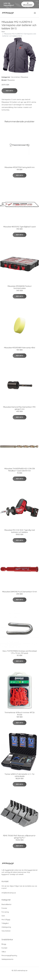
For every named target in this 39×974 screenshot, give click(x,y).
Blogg (4, 944)
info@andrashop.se (9, 893)
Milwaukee (24, 77)
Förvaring (5, 912)
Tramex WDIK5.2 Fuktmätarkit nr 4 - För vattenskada (20, 775)
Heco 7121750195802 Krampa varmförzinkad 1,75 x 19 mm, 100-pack (19, 652)
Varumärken (15, 77)
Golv (3, 916)
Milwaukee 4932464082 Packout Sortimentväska (20, 287)
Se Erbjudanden (27, 4)
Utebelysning (6, 927)
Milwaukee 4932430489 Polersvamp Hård (19, 348)
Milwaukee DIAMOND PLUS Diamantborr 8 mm (19, 592)
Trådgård (5, 923)
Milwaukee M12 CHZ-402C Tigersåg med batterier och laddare (19, 531)
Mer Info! (9, 91)
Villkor (4, 952)
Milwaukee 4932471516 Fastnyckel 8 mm (20, 167)
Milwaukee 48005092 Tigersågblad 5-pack (19, 227)
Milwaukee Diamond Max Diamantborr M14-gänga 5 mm (19, 408)
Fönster (4, 908)
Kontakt (4, 948)
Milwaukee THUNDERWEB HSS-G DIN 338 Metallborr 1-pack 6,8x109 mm (19, 470)
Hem (3, 32)
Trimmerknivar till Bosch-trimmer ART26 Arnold (19, 713)
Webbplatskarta (7, 959)
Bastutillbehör (7, 904)
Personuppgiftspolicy (9, 955)
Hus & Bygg (6, 919)
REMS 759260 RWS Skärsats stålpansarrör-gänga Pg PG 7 (19, 837)
